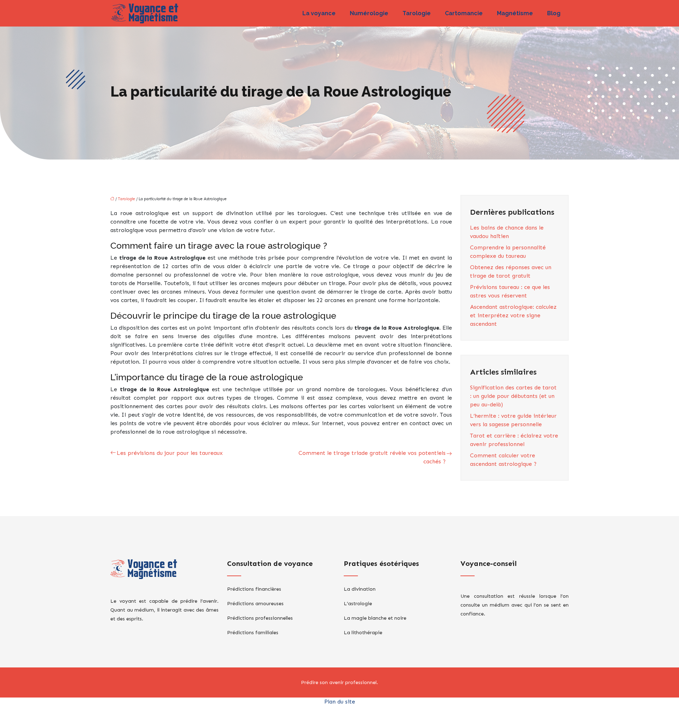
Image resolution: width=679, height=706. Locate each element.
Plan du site (339, 701)
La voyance (319, 13)
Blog (554, 13)
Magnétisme (515, 13)
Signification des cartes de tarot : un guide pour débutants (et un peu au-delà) (513, 396)
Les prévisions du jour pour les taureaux (170, 453)
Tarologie (416, 13)
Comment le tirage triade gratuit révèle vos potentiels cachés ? (372, 457)
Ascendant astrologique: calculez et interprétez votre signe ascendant (513, 315)
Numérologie (369, 13)
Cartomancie (464, 13)
